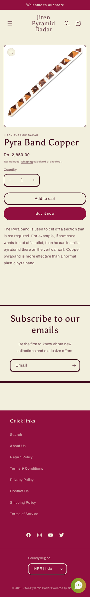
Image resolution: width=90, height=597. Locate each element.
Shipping (27, 161)
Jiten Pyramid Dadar (36, 587)
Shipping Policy (23, 502)
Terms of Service (24, 514)
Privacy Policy (22, 480)
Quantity (10, 170)
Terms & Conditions (26, 468)
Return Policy (21, 457)
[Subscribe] (74, 365)
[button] (10, 23)
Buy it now (45, 213)
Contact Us (19, 491)
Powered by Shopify (64, 587)
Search (16, 435)
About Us (18, 446)
